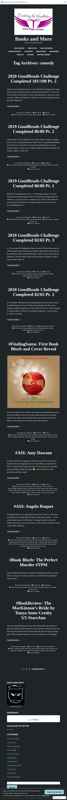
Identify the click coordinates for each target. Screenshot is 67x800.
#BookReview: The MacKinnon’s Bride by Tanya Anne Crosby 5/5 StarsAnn (33, 610)
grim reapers (28, 544)
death (45, 542)
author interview (37, 486)
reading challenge (27, 276)
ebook (23, 165)
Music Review (11, 754)
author (30, 486)
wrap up (41, 276)
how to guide (52, 587)
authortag (31, 488)
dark (17, 587)
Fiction (10, 437)
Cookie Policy (45, 795)
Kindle (44, 165)
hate (56, 648)
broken (19, 490)
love (23, 437)
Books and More (33, 39)
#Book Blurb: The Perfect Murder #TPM (33, 562)
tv (41, 492)
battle (22, 648)
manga (32, 219)
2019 (10, 165)
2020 (15, 114)
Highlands (20, 650)
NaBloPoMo (41, 51)
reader (13, 492)
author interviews (48, 486)
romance (39, 114)
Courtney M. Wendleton (24, 112)
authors (25, 488)
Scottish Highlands (50, 650)
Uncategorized (46, 48)
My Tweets (10, 729)
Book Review (19, 48)
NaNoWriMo (54, 51)
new (26, 437)
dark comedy (23, 587)
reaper (27, 546)
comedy (19, 114)
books (14, 165)
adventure (21, 435)
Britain (10, 490)
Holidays (14, 437)
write (56, 437)
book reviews (49, 488)
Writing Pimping (43, 55)
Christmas (35, 435)
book (25, 435)
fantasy (55, 435)
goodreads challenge (32, 165)
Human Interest (14, 51)
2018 (15, 274)
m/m (28, 114)
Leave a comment (50, 115)
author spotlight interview (15, 488)
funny (29, 587)
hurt (24, 650)
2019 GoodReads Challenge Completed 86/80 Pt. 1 (33, 183)
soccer (38, 492)
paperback (38, 219)
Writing (30, 55)
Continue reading (13, 106)
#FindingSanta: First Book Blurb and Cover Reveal (34, 346)
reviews (28, 492)
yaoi (35, 221)
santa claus (50, 437)
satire (35, 589)
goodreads (30, 274)
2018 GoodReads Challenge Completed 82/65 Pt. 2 (33, 292)
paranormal (33, 114)
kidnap (28, 650)
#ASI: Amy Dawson (33, 452)
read (29, 437)
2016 (11, 435)
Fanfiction (32, 48)
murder (31, 589)
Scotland (41, 650)
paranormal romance (53, 165)
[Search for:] (33, 783)
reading (56, 219)
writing (33, 439)
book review (41, 488)
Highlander (13, 650)
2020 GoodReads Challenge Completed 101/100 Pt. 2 (33, 79)
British (14, 490)
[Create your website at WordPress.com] (33, 2)
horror (24, 114)
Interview (29, 51)
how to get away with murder (40, 587)
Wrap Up (20, 55)
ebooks (50, 435)
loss (46, 490)
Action (15, 435)
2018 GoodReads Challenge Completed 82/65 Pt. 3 (33, 238)
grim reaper (21, 544)
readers (34, 437)
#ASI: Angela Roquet (33, 506)
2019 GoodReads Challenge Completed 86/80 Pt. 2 (33, 129)
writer (48, 492)
